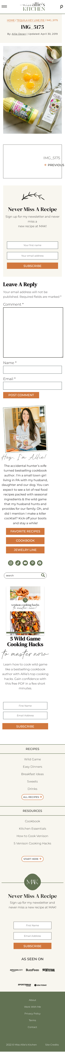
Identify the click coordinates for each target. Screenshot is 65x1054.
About (32, 1000)
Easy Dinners (32, 767)
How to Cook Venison (32, 836)
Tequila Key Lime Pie (30, 20)
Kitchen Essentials (32, 828)
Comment (13, 304)
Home (11, 20)
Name (10, 363)
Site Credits (52, 1044)
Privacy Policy (32, 1013)
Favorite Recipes (25, 531)
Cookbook (25, 540)
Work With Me (32, 1006)
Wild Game (32, 759)
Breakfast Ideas (32, 774)
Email (9, 379)
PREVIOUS (56, 165)
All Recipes (31, 797)
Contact (32, 1027)
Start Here (31, 858)
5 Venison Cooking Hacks (32, 843)
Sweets (32, 781)
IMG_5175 (51, 158)
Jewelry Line (25, 550)
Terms (32, 1020)
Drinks (32, 789)
